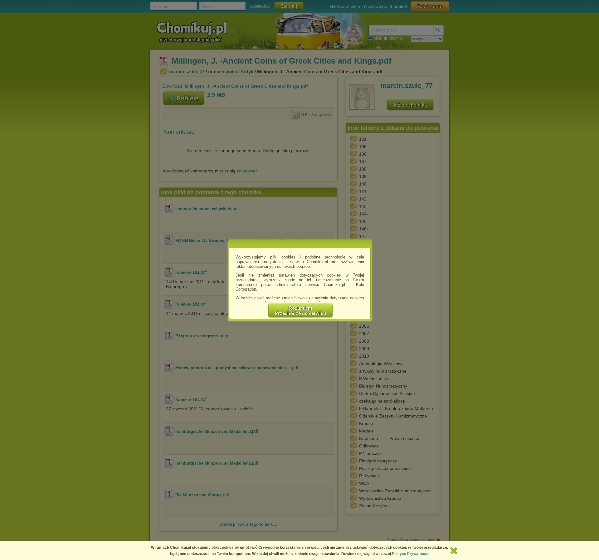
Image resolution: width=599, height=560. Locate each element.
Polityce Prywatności (410, 554)
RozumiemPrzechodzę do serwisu (300, 310)
